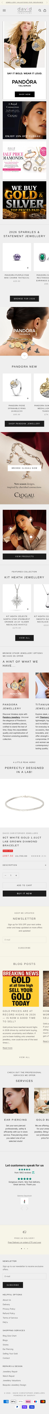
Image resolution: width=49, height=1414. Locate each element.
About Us (7, 1300)
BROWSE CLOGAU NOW (24, 468)
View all (24, 638)
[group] (24, 331)
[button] (22, 1208)
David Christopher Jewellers (20, 833)
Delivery (6, 1304)
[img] (24, 1169)
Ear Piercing (8, 1349)
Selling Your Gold (10, 1353)
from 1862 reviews (23, 1172)
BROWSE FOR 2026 (24, 299)
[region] (24, 1237)
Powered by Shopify (24, 1395)
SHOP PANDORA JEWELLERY (24, 424)
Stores (5, 1344)
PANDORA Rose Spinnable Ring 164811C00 (17, 408)
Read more (7, 1048)
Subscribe (24, 948)
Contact (6, 1358)
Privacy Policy (9, 1309)
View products (24, 556)
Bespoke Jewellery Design (14, 1385)
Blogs (5, 1340)
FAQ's (5, 1322)
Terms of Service (10, 1318)
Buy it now (24, 893)
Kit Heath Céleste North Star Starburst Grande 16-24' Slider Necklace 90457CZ (17, 620)
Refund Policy (9, 1313)
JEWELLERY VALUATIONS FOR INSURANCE (24, 2)
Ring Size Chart (9, 1336)
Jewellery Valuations (12, 1380)
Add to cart (24, 885)
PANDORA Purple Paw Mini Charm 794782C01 (16, 276)
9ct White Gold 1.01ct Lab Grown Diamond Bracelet (22, 841)
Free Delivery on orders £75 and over (24, 1242)
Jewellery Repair (10, 1371)
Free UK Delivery (24, 1238)
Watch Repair (9, 1376)
